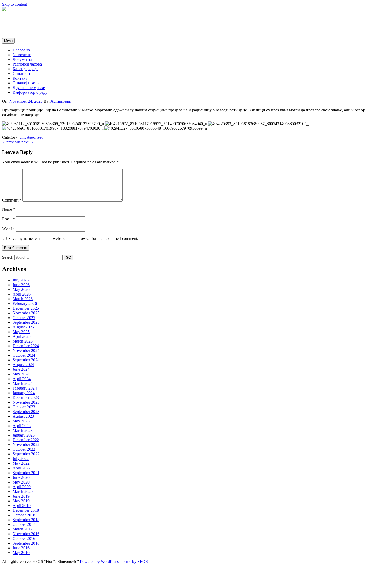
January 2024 (24, 393)
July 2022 (21, 458)
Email (8, 219)
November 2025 (26, 313)
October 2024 (24, 355)
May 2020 (21, 482)
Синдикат (21, 73)
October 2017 (24, 524)
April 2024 (22, 378)
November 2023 (26, 402)
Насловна (21, 50)
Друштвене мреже (29, 87)
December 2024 (26, 346)
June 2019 (21, 496)
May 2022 (21, 463)
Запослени (22, 54)
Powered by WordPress (99, 561)
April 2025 (22, 336)
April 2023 (22, 425)
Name (8, 209)
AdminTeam (60, 101)
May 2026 (21, 289)
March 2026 (23, 299)
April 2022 (22, 468)
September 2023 (26, 411)
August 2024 (23, 364)
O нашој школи (26, 83)
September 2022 (26, 454)
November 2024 (26, 350)
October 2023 (24, 407)
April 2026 (22, 294)
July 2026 (21, 280)
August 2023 (23, 416)
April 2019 (22, 505)
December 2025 (26, 308)
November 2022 (26, 444)
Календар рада (25, 69)
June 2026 (21, 284)
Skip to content (14, 4)
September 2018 (26, 519)
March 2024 (23, 383)
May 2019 (21, 501)
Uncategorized (31, 137)
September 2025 (26, 322)
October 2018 (24, 515)
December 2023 (26, 397)
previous (11, 142)
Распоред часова (27, 64)
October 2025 (24, 317)
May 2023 (21, 421)
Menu (8, 41)
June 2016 (21, 548)
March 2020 (23, 491)
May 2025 (21, 331)
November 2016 (26, 534)
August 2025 (23, 327)
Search (7, 257)
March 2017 (23, 529)
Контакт (20, 78)
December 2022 (26, 440)
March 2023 (23, 430)
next (27, 142)
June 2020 (21, 477)
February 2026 (25, 303)
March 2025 (23, 341)
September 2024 (26, 360)
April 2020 (22, 487)
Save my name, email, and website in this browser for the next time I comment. (73, 238)
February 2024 (25, 388)
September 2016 (26, 543)
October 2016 (24, 538)
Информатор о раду (30, 92)
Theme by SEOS (134, 561)
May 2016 (21, 552)
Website (8, 228)
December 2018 (26, 510)
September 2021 (26, 472)
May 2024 (21, 374)
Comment (11, 200)
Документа (22, 59)
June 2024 (21, 369)
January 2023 (24, 435)
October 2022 (24, 449)
